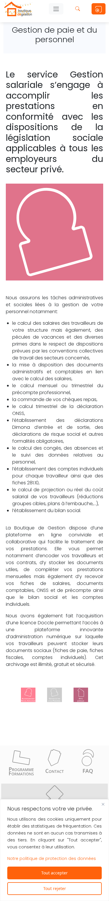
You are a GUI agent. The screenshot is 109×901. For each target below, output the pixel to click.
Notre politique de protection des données (51, 858)
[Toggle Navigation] (56, 9)
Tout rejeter (54, 888)
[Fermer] (102, 804)
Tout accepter (54, 873)
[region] (54, 850)
